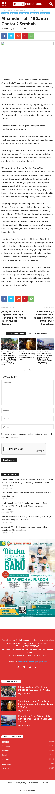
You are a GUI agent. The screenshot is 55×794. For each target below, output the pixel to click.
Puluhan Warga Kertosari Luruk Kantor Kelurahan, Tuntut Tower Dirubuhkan (44, 317)
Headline (14, 13)
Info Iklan (44, 783)
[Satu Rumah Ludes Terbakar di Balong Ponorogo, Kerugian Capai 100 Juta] (27, 344)
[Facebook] (19, 668)
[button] (50, 4)
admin (7, 28)
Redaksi (27, 786)
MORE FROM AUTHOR (37, 333)
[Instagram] (25, 668)
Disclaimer (33, 783)
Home (3, 10)
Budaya (5, 349)
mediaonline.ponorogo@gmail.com (32, 662)
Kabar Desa (6, 768)
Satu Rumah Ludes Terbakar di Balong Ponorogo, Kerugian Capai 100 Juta (27, 355)
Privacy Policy (20, 783)
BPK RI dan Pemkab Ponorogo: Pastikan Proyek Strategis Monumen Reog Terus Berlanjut (26, 518)
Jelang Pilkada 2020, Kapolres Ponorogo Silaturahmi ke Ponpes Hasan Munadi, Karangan (13, 317)
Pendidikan (6, 759)
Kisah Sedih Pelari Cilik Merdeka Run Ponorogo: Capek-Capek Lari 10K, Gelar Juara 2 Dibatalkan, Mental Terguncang (44, 357)
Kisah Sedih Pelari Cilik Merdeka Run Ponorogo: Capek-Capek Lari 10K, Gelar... (35, 719)
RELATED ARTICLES (16, 333)
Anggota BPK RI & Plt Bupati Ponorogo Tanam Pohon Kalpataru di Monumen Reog (24, 528)
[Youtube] (36, 668)
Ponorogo (45, 13)
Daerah (10, 10)
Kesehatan (24, 13)
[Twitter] (31, 668)
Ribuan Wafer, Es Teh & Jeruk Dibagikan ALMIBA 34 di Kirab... (34, 688)
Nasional (34, 13)
